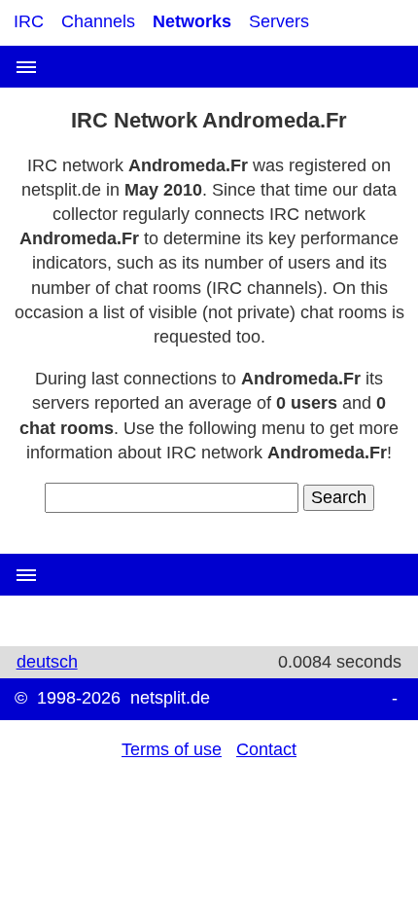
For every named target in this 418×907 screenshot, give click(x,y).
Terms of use (172, 749)
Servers (279, 21)
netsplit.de (170, 697)
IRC (29, 21)
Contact (266, 749)
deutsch (47, 661)
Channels (98, 21)
